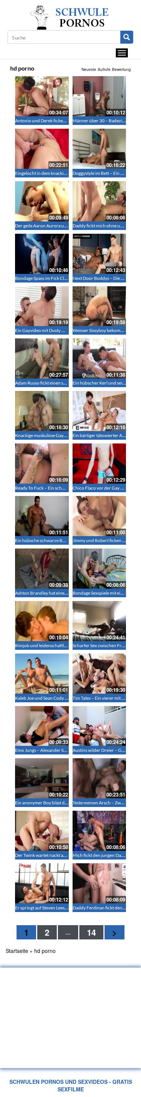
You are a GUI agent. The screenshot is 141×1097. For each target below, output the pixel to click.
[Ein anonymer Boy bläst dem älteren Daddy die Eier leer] (42, 778)
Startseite (17, 950)
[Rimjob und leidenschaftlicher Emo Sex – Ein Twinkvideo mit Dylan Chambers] (42, 621)
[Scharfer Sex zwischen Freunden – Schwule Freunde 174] (99, 621)
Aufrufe (104, 69)
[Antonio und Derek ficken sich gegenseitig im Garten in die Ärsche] (42, 96)
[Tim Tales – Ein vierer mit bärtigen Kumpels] (99, 674)
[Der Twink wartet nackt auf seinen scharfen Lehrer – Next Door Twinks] (42, 831)
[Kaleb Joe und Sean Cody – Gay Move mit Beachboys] (42, 674)
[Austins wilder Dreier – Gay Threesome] (99, 726)
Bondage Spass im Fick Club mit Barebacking (58, 278)
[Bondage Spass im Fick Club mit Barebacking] (42, 254)
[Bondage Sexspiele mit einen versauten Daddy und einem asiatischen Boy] (99, 568)
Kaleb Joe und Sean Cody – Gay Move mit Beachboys (66, 698)
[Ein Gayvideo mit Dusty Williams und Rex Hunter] (42, 306)
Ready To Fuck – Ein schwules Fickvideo (54, 488)
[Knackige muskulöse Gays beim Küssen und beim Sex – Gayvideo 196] (42, 411)
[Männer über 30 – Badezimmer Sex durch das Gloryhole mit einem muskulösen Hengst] (99, 96)
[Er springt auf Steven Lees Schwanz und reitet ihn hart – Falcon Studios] (42, 883)
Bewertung (121, 69)
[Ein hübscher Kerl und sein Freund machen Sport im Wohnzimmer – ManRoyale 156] (99, 358)
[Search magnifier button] (126, 37)
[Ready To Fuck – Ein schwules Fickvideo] (42, 463)
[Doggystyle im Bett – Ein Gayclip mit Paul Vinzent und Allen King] (99, 149)
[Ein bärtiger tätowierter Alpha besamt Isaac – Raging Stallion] (99, 411)
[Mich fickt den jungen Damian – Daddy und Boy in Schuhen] (99, 831)
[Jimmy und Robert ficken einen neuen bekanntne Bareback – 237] (99, 516)
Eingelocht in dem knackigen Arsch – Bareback (60, 173)
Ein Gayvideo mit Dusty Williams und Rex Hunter (62, 330)
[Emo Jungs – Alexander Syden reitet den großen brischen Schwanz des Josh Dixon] (42, 726)
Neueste (89, 69)
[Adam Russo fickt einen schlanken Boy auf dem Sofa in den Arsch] (42, 358)
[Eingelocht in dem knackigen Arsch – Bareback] (42, 149)
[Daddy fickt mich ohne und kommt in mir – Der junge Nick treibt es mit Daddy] (99, 201)
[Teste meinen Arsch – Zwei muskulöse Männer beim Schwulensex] (99, 778)
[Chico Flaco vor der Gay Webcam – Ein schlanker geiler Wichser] (99, 463)
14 (91, 932)
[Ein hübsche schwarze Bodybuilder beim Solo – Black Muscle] (42, 516)
